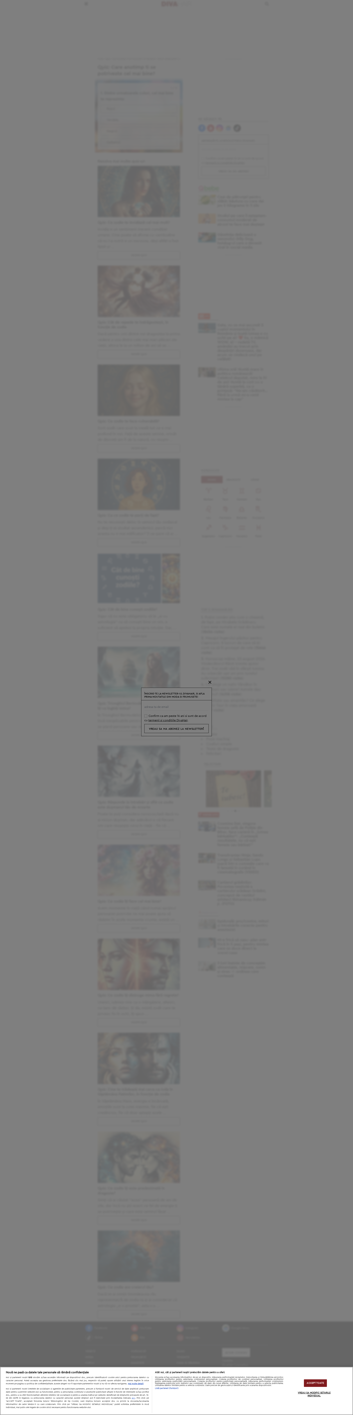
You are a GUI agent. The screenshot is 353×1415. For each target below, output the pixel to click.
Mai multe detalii (136, 1384)
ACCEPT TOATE (315, 1383)
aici (133, 1398)
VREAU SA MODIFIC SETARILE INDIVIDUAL (314, 1394)
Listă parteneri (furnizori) (167, 1388)
